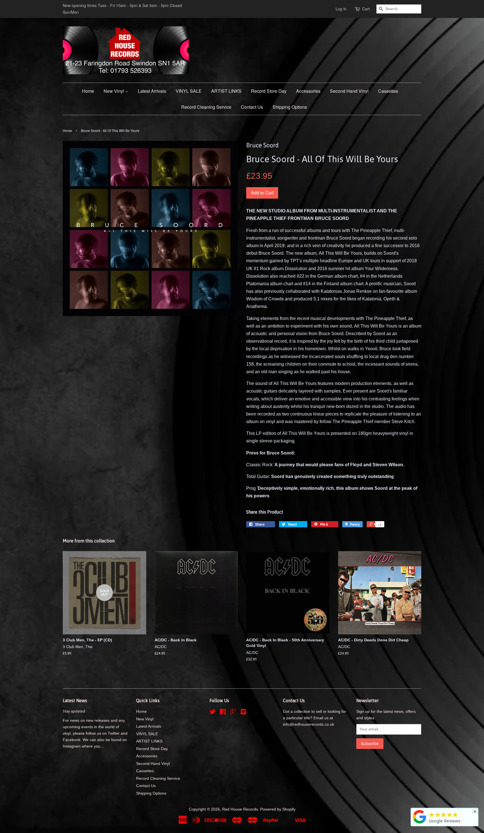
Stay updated (74, 711)
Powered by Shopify (277, 809)
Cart (366, 8)
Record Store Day (269, 91)
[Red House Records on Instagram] (243, 713)
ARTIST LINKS (226, 91)
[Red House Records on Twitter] (213, 713)
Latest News (75, 700)
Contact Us (252, 107)
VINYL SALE (189, 91)
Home (88, 91)
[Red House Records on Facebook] (223, 713)
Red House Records (240, 809)
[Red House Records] (419, 823)
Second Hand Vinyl (349, 91)
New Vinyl (114, 91)
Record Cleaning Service (206, 107)
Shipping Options (290, 107)
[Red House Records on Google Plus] (233, 713)
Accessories (308, 91)
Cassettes (388, 91)
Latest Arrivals (152, 91)
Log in (341, 8)
